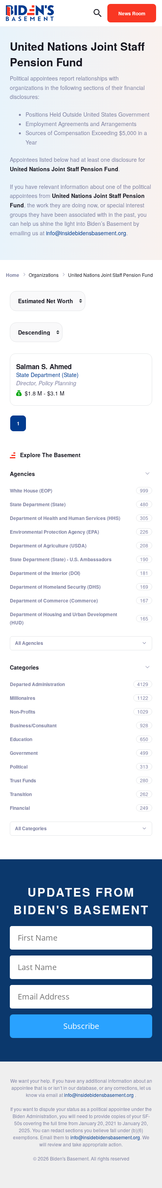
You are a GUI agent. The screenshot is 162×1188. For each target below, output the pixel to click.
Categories (24, 667)
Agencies (22, 474)
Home (12, 274)
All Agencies (29, 642)
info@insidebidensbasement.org (86, 233)
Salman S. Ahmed (44, 366)
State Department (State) (47, 375)
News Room (131, 13)
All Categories (31, 828)
